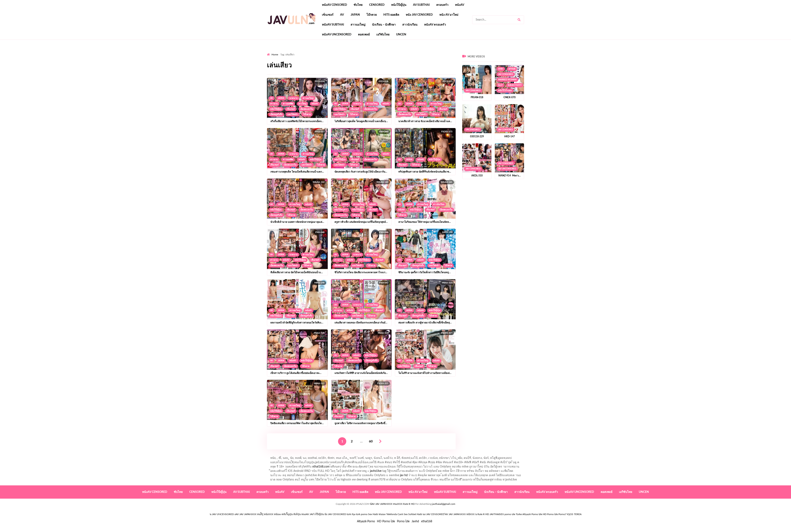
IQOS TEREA (574, 514)
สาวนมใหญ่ (358, 24)
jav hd (404, 475)
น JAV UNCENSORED (222, 514)
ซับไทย (358, 4)
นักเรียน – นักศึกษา (384, 24)
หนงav (382, 514)
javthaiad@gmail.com (443, 504)
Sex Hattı (373, 514)
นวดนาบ (293, 98)
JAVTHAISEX (497, 514)
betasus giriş (353, 51)
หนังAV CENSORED (334, 4)
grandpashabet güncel (467, 51)
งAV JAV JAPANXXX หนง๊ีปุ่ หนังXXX (253, 514)
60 (371, 441)
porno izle (281, 51)
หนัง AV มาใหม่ (448, 14)
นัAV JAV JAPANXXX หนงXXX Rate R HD (392, 504)
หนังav (459, 4)
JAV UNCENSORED (507, 169)
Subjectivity (515, 85)
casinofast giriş (426, 51)
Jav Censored (473, 91)
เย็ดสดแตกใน (306, 109)
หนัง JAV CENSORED (419, 14)
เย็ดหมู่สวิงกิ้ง (276, 114)
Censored (377, 4)
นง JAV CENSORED (433, 514)
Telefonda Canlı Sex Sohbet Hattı (404, 514)
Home (274, 54)
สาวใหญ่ (302, 104)
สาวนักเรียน (410, 24)
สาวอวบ (274, 104)
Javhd (415, 521)
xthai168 (426, 521)
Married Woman (507, 80)
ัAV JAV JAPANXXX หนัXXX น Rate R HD (467, 514)
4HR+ (500, 69)
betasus (369, 51)
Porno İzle (403, 521)
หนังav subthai (333, 24)
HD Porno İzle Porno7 (554, 514)
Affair (511, 69)
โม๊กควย (371, 14)
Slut (500, 85)
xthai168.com (321, 466)
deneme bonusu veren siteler (324, 51)
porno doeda (297, 51)
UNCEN (401, 34)
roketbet (444, 51)
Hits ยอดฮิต (391, 14)
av (342, 14)
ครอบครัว (442, 4)
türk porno (361, 514)
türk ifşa (351, 514)
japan (355, 14)
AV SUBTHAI (421, 4)
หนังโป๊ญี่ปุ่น (398, 4)
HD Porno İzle (386, 521)
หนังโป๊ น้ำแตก (505, 91)
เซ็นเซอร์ (327, 14)
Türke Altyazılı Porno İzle (529, 514)
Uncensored (473, 130)
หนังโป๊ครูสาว (340, 210)
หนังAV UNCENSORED (336, 34)
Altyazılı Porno (366, 521)
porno (271, 51)
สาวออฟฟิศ (288, 104)
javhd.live (375, 471)
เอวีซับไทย (383, 34)
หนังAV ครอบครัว (435, 24)
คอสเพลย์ (364, 34)
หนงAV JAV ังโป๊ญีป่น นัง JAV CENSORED (323, 514)
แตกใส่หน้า (292, 114)
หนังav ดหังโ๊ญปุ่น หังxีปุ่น (287, 514)
